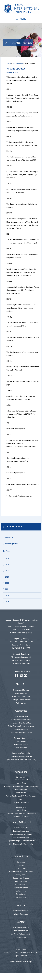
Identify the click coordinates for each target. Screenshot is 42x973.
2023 (7, 577)
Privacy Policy (21, 949)
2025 (7, 565)
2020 (7, 595)
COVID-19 (9, 537)
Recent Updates (11, 543)
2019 (7, 601)
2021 (7, 589)
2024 (7, 571)
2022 (7, 583)
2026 (7, 558)
